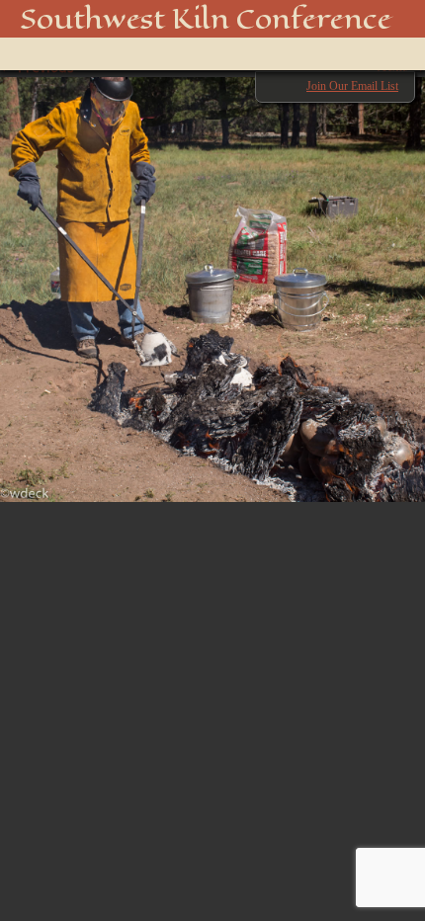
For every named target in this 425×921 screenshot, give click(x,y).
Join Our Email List (352, 86)
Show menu (44, 54)
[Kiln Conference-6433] (212, 279)
